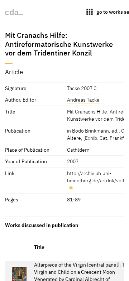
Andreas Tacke (83, 99)
